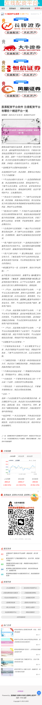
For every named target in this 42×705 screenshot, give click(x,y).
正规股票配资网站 (30, 593)
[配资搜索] (38, 3)
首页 (3, 8)
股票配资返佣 (10, 602)
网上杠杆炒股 (10, 607)
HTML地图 (23, 698)
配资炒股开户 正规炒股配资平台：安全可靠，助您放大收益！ (22, 559)
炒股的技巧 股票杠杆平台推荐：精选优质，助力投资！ (22, 554)
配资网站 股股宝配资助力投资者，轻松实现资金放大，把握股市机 (22, 569)
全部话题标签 (21, 617)
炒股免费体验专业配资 (10, 593)
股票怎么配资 (30, 607)
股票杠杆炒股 (25, 8)
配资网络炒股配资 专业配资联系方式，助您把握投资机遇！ (22, 574)
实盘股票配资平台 (10, 612)
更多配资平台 (35, 14)
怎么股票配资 (10, 588)
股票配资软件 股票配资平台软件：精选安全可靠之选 (23, 436)
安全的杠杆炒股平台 (30, 588)
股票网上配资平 (26, 299)
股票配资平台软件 (29, 115)
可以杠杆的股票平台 (10, 598)
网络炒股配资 (30, 612)
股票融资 (12, 8)
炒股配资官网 (30, 598)
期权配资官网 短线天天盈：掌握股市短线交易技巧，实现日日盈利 (22, 564)
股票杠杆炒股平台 (30, 602)
